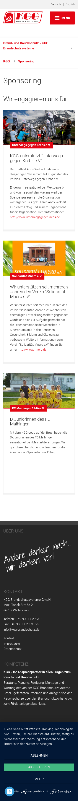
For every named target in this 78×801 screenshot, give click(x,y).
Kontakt (8, 638)
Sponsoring (26, 61)
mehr (39, 779)
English (70, 4)
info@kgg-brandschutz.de (21, 630)
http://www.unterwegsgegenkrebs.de (35, 217)
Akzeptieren (39, 767)
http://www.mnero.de (32, 349)
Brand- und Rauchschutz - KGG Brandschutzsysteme (25, 45)
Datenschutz (12, 649)
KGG (6, 61)
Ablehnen (39, 755)
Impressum (11, 644)
